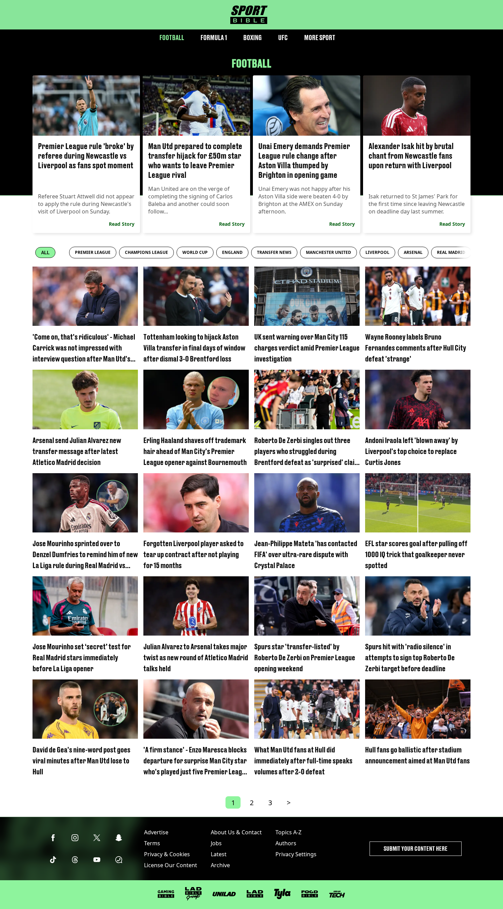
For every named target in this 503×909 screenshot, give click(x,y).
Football (171, 37)
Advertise (156, 832)
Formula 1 (214, 37)
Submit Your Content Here (416, 848)
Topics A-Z (288, 832)
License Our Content (170, 865)
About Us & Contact (236, 832)
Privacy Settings (296, 854)
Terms (152, 843)
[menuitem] (92, 252)
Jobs (216, 843)
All (45, 252)
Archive (220, 865)
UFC (283, 37)
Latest (219, 854)
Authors (285, 843)
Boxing (252, 37)
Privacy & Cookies (167, 854)
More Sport (319, 37)
